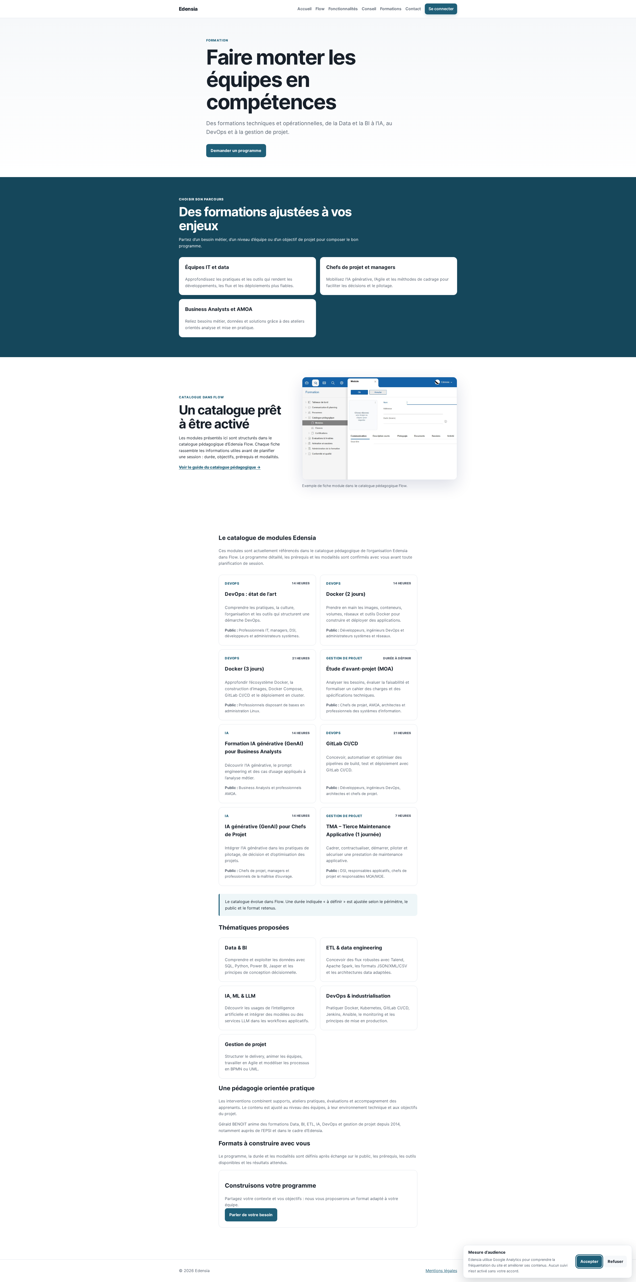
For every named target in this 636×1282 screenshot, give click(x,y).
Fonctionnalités (343, 8)
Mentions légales (441, 1270)
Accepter (589, 1261)
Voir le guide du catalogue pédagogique (220, 467)
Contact (413, 8)
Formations (390, 8)
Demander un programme (236, 150)
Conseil (369, 8)
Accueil (304, 8)
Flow (320, 8)
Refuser (615, 1261)
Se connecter (441, 8)
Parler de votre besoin (251, 1214)
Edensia (188, 9)
